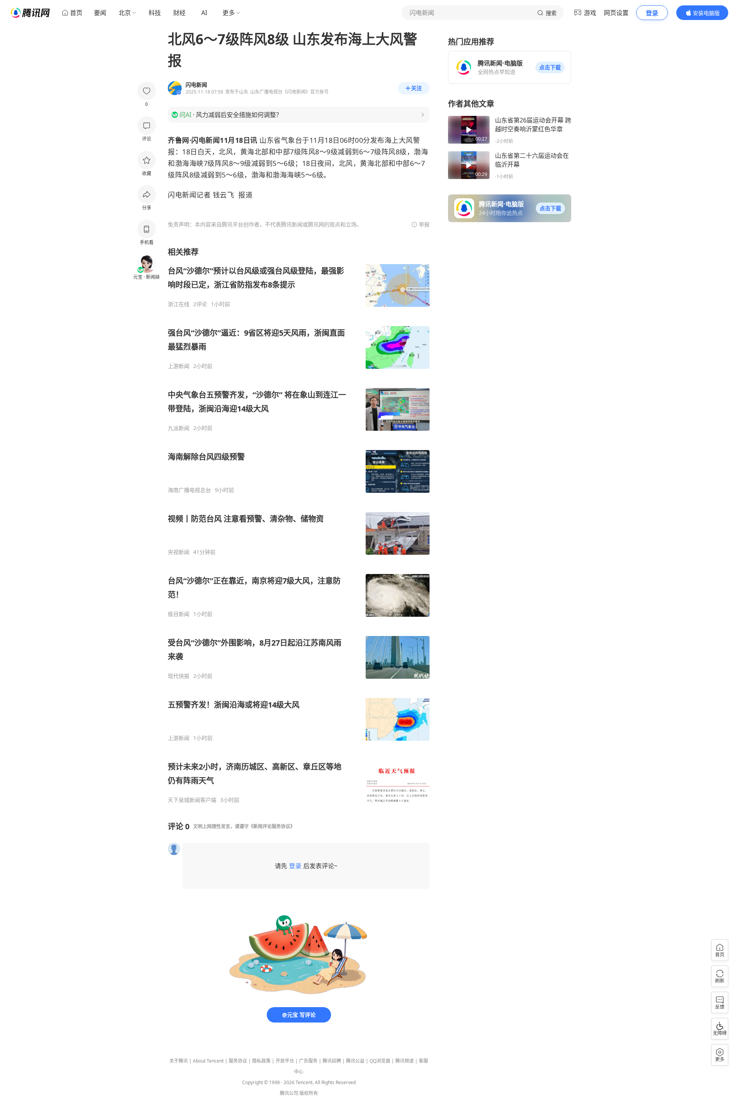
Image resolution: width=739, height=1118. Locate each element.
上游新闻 (178, 366)
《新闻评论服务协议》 (272, 826)
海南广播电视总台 (189, 490)
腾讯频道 (404, 1061)
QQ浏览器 (380, 1061)
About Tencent (208, 1061)
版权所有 (308, 1093)
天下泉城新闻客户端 (192, 800)
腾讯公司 (289, 1093)
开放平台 (285, 1061)
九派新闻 (178, 428)
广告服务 (308, 1061)
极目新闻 (178, 614)
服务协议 (238, 1061)
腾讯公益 (355, 1061)
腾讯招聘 (332, 1061)
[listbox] (299, 525)
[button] (550, 67)
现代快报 (178, 676)
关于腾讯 (178, 1061)
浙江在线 (178, 304)
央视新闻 (178, 552)
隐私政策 (261, 1061)
